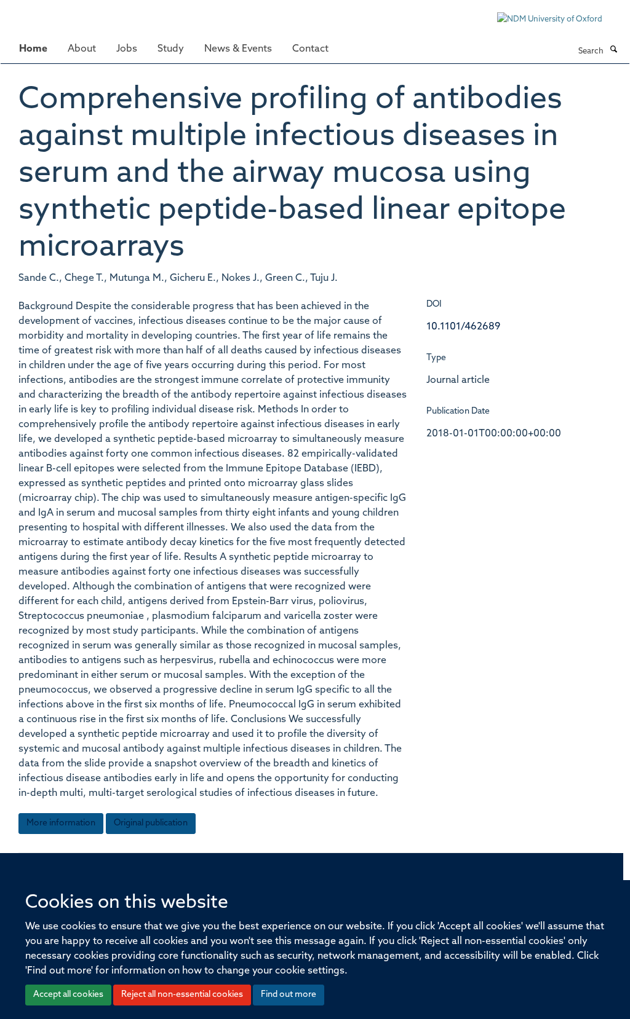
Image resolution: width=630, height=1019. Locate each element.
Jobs (126, 49)
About (82, 49)
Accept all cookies (68, 994)
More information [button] (60, 823)
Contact (310, 49)
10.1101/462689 (463, 327)
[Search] (613, 50)
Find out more (288, 994)
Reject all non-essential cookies (182, 994)
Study (171, 49)
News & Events (238, 49)
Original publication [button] (151, 823)
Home (33, 49)
